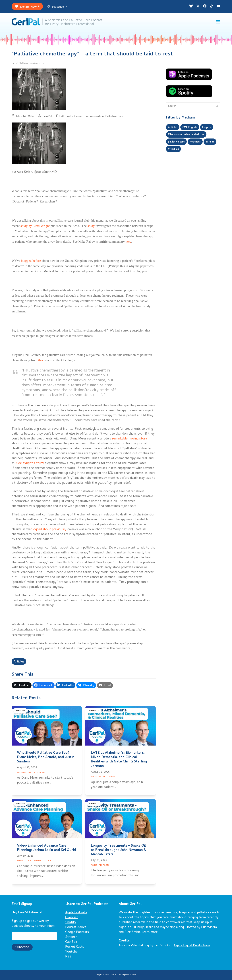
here (128, 241)
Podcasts (20, 711)
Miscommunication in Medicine (186, 135)
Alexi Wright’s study (29, 463)
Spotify (70, 922)
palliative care (176, 142)
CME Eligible (189, 127)
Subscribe (58, 7)
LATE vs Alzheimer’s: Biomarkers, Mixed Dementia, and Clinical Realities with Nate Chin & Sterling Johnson (119, 759)
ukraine (210, 142)
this (40, 360)
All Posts (67, 116)
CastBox (71, 942)
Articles (19, 661)
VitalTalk (173, 149)
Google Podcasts (77, 932)
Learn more (150, 932)
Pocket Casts (74, 947)
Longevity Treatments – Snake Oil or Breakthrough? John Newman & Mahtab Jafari (118, 850)
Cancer (78, 116)
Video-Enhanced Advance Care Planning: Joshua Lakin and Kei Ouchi (46, 848)
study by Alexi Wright (35, 226)
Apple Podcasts (76, 912)
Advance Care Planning (29, 861)
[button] (218, 21)
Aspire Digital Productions (192, 945)
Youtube (71, 952)
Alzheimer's (109, 777)
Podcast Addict (75, 927)
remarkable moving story (129, 438)
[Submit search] (217, 106)
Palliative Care (114, 116)
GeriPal (47, 116)
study (91, 226)
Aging (94, 865)
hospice (206, 127)
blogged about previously (48, 529)
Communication (94, 116)
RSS (68, 956)
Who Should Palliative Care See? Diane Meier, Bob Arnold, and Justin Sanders (45, 757)
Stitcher (71, 937)
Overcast (71, 917)
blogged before (31, 260)
